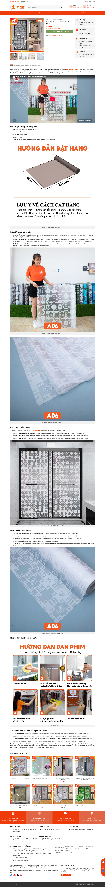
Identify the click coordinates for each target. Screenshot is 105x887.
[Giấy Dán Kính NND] (17, 7)
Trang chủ (22, 13)
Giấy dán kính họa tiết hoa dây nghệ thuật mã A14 (85, 778)
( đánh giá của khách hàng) (53, 28)
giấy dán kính (37, 430)
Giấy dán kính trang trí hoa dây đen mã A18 (63, 806)
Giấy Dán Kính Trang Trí (56, 35)
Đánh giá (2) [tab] (28, 65)
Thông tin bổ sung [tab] (19, 65)
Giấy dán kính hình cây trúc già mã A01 (20, 806)
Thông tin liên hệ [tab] (36, 65)
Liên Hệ (71, 13)
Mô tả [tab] (11, 65)
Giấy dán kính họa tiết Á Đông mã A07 (41, 806)
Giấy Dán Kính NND (26, 884)
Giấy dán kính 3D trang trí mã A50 (20, 778)
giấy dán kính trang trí (72, 69)
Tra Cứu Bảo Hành (80, 13)
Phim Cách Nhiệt (40, 13)
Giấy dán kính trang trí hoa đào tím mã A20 (63, 778)
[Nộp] (61, 7)
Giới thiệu (30, 13)
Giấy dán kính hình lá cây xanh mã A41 (84, 806)
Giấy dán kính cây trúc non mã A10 (41, 778)
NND (47, 19)
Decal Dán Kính (53, 19)
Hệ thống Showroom (90, 1)
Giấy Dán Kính (51, 13)
